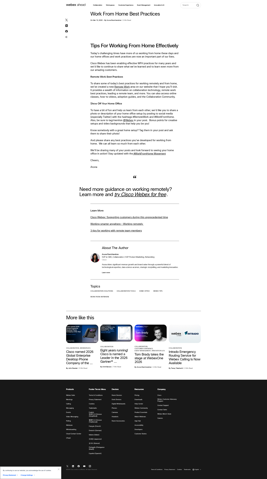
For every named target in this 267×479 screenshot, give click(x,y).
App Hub (138, 421)
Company (161, 389)
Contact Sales (162, 409)
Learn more (106, 273)
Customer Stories (141, 434)
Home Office (144, 291)
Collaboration (97, 5)
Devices (115, 389)
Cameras (115, 412)
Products (70, 389)
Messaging (70, 408)
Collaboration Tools (126, 291)
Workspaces (110, 5)
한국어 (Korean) (94, 443)
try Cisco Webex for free (140, 194)
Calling (68, 404)
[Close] (59, 469)
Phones (114, 408)
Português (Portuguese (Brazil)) (96, 448)
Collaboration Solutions (101, 291)
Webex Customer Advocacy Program (167, 400)
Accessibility (139, 425)
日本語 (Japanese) (95, 439)
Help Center (139, 404)
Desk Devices (116, 399)
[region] (30, 472)
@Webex (128, 120)
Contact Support (163, 405)
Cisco (159, 395)
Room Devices (117, 395)
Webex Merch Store (164, 414)
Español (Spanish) (95, 453)
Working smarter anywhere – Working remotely (117, 224)
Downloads (138, 399)
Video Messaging (72, 416)
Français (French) (95, 426)
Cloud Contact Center (73, 434)
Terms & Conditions (96, 395)
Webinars (69, 425)
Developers (138, 429)
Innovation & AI (159, 5)
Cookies (92, 404)
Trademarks (93, 408)
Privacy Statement (95, 399)
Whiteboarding (71, 429)
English (91, 412)
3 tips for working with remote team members (116, 230)
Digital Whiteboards (118, 404)
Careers (160, 418)
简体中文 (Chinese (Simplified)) (95, 415)
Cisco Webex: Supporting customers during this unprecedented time (129, 217)
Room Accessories (118, 421)
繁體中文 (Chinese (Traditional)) (95, 421)
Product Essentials (141, 412)
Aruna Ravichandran (114, 20)
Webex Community (141, 408)
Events (68, 412)
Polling (68, 421)
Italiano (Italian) (94, 435)
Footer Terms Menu (97, 389)
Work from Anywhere (99, 297)
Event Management (143, 5)
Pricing (137, 395)
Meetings (69, 399)
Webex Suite (70, 395)
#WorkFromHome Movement (149, 154)
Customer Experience (125, 5)
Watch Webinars (140, 416)
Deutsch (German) (95, 430)
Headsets (115, 416)
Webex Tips (157, 291)
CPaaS (68, 438)
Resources (139, 389)
